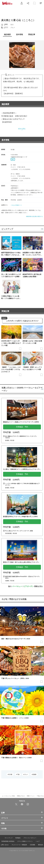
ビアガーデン (28, 586)
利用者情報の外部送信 (7, 841)
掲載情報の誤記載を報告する (34, 216)
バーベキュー (17, 586)
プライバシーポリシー (29, 838)
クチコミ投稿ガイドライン (25, 841)
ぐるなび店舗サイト (16, 205)
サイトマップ (8, 838)
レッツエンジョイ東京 (8, 796)
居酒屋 (34, 774)
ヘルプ (38, 841)
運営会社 (40, 845)
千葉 (18, 774)
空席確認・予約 (22, 427)
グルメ (26, 774)
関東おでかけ (21, 796)
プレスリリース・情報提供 (19, 845)
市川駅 (10, 774)
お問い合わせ (5, 845)
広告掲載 (32, 845)
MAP (13, 159)
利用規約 (18, 838)
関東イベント (31, 796)
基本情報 (5, 139)
